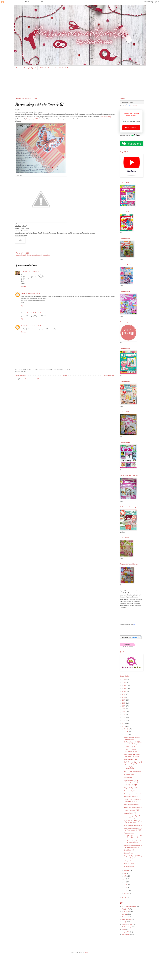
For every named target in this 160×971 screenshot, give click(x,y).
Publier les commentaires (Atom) (32, 379)
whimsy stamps (126, 934)
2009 (124, 897)
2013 (124, 717)
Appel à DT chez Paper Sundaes (132, 771)
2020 (124, 697)
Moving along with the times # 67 (133, 825)
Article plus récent (21, 375)
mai (125, 882)
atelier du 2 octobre (129, 863)
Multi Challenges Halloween (131, 804)
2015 (124, 712)
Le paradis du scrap (26, 255)
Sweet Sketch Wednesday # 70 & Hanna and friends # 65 (133, 829)
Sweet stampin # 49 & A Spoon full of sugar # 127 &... (132, 750)
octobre (126, 735)
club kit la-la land (127, 924)
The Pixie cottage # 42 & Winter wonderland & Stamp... (133, 743)
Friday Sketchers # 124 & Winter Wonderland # (131, 781)
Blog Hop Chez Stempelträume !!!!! (133, 807)
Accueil (18, 68)
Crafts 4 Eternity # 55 (130, 785)
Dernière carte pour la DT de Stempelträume (132, 738)
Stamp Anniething (126, 919)
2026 (124, 679)
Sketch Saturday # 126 (130, 759)
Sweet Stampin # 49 (129, 747)
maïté (22, 272)
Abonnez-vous (131, 128)
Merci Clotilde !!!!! (129, 850)
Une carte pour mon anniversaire (132, 794)
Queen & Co (125, 917)
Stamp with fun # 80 (130, 813)
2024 (124, 685)
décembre (126, 729)
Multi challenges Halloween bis (132, 796)
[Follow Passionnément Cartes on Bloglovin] (131, 638)
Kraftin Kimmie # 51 (129, 777)
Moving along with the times (34, 119)
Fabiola (23, 326)
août (125, 873)
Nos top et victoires (45, 68)
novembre (126, 732)
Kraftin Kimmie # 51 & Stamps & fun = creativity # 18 (133, 763)
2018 (124, 703)
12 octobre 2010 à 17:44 (33, 293)
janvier (126, 893)
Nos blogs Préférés (30, 68)
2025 (124, 682)
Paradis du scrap (106, 117)
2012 (124, 720)
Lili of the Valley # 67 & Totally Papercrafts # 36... (133, 856)
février (126, 890)
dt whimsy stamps (127, 927)
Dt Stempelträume (129, 833)
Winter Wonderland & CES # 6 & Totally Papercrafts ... (133, 846)
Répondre (23, 286)
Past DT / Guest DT (61, 68)
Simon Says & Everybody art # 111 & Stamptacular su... (132, 841)
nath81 (23, 293)
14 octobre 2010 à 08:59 (33, 326)
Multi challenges (128, 853)
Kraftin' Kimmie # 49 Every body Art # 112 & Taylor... (133, 821)
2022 (124, 691)
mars (125, 887)
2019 (124, 700)
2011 (123, 723)
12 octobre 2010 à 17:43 (32, 272)
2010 (124, 726)
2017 (124, 706)
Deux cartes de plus (129, 791)
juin (125, 879)
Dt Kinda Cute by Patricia (129, 906)
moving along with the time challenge (41, 255)
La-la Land (125, 911)
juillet (125, 876)
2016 (124, 709)
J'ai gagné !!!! (127, 860)
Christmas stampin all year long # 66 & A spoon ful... (132, 817)
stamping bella (126, 932)
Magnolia (124, 914)
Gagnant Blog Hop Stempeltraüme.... (129, 767)
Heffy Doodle (125, 909)
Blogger (87, 952)
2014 (124, 714)
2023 (124, 688)
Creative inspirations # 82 (131, 810)
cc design (124, 922)
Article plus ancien (109, 375)
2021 (124, 694)
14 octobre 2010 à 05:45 (34, 312)
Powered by (125, 135)
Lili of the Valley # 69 (130, 788)
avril (125, 885)
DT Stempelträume (129, 774)
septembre (127, 870)
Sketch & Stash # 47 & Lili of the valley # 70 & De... (132, 755)
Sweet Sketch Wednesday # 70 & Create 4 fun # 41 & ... (133, 836)
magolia (124, 929)
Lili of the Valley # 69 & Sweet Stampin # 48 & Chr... (132, 800)
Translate (134, 105)
